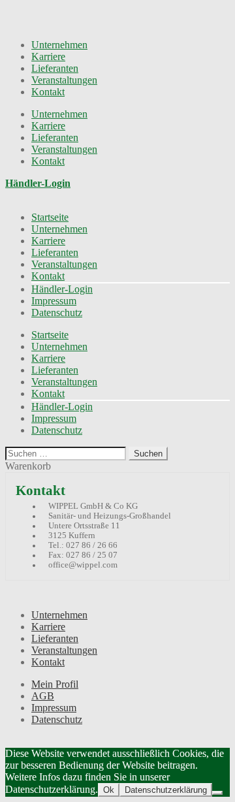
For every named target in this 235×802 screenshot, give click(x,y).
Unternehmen (59, 44)
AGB (42, 695)
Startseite (50, 217)
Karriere (48, 56)
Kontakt (48, 91)
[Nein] (217, 793)
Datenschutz (56, 312)
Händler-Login (62, 289)
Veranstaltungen (64, 80)
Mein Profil (54, 684)
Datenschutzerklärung (166, 790)
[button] (37, 183)
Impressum (53, 300)
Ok (108, 790)
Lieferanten (54, 68)
